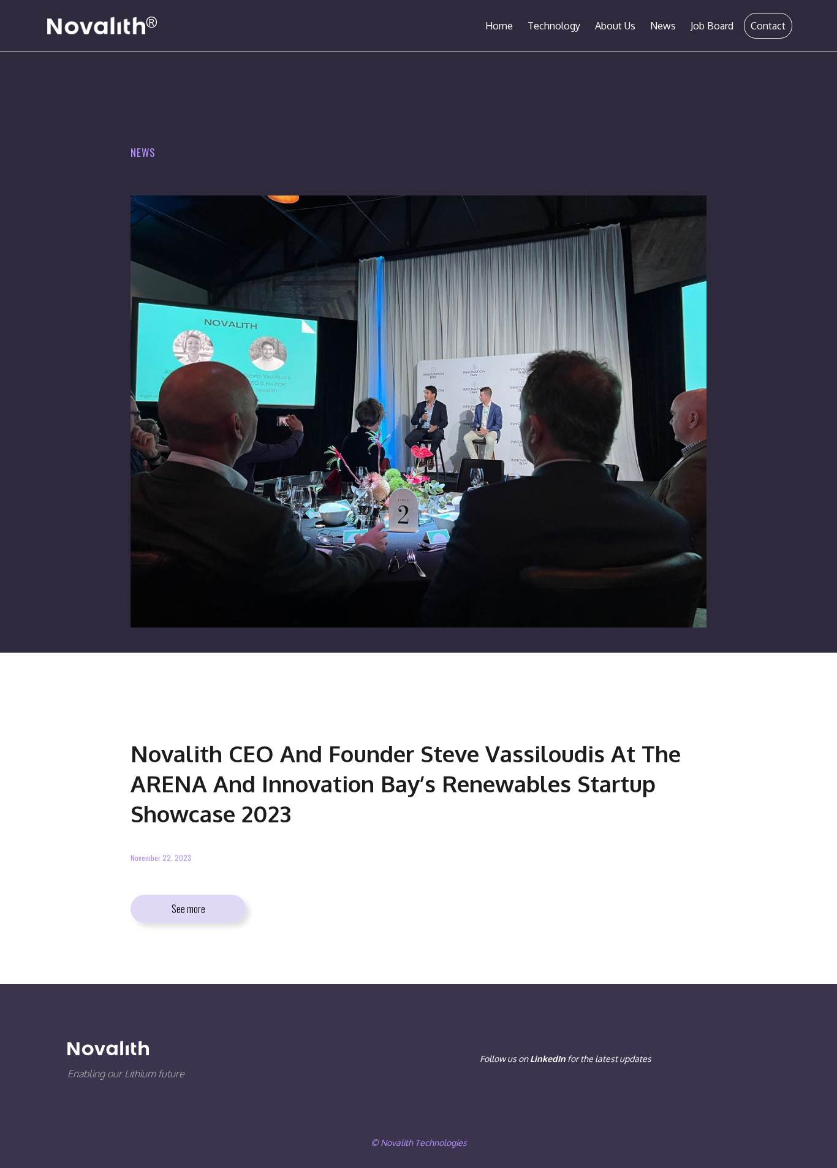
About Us (615, 26)
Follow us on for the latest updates (565, 1058)
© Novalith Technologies (419, 1142)
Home (499, 26)
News (663, 26)
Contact (768, 26)
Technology (554, 26)
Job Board (712, 26)
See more (188, 908)
